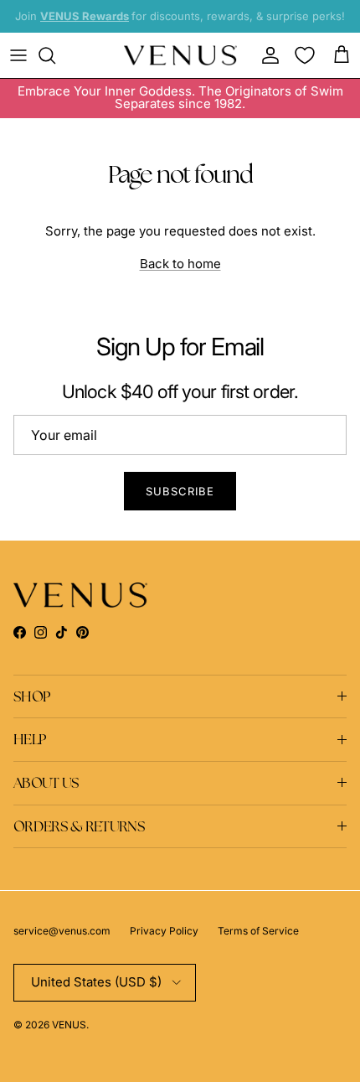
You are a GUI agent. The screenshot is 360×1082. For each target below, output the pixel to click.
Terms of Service (258, 930)
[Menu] (18, 55)
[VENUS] (180, 55)
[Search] (55, 55)
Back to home (180, 264)
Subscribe (180, 491)
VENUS (69, 1024)
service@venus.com (62, 930)
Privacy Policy (164, 930)
